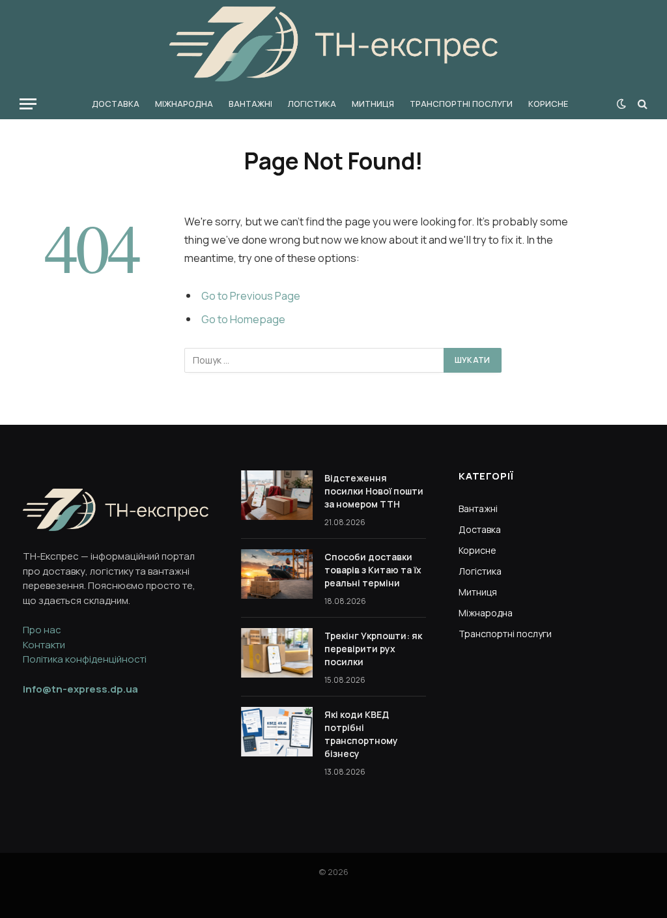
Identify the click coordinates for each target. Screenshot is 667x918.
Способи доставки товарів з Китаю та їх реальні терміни (372, 570)
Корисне (548, 103)
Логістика (312, 103)
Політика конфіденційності (85, 659)
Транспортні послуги (461, 103)
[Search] (641, 104)
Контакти (44, 645)
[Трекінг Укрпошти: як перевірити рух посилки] (277, 653)
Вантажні (250, 103)
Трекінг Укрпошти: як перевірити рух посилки (373, 648)
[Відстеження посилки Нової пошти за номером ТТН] (277, 495)
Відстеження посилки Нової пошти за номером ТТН (373, 491)
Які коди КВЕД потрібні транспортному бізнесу (361, 734)
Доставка (115, 103)
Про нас (42, 630)
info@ (80, 689)
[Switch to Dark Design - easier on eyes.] (621, 103)
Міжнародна (184, 103)
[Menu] (28, 104)
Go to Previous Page (250, 295)
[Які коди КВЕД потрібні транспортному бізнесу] (277, 731)
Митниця (373, 103)
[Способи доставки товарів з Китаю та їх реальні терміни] (277, 574)
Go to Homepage (243, 318)
